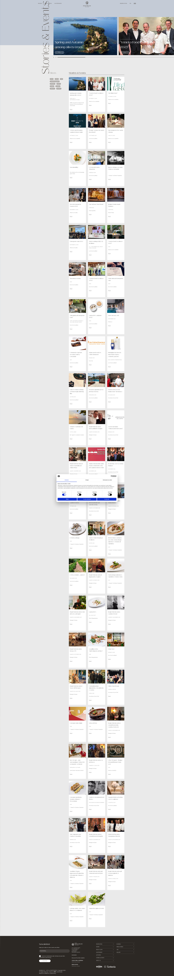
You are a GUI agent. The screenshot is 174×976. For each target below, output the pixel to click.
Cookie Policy (53, 973)
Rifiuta (67, 499)
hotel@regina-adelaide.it (76, 952)
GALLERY (119, 952)
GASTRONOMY (58, 3)
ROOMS (40, 3)
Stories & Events (100, 957)
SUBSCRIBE (45, 960)
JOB (117, 949)
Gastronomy (99, 952)
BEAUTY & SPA (48, 3)
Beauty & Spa (99, 949)
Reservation (123, 3)
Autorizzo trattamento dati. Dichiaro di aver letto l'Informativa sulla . (52, 957)
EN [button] (130, 3)
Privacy (49, 957)
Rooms (97, 946)
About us (98, 960)
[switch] (79, 495)
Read (59, 52)
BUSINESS (119, 944)
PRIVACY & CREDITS (44, 973)
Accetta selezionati (87, 499)
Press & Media (120, 946)
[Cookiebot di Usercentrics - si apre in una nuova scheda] (110, 476)
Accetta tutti (106, 499)
